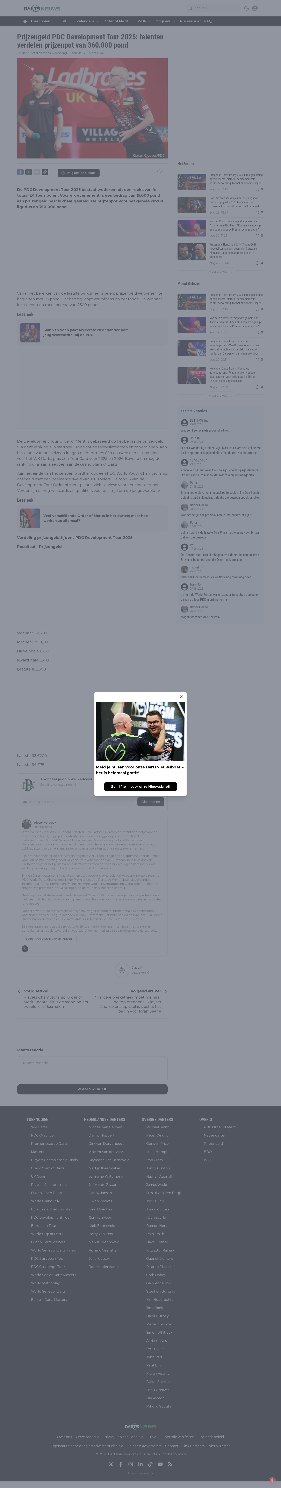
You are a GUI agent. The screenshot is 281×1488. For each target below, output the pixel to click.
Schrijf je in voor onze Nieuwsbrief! (140, 787)
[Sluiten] (181, 697)
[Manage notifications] (272, 1480)
